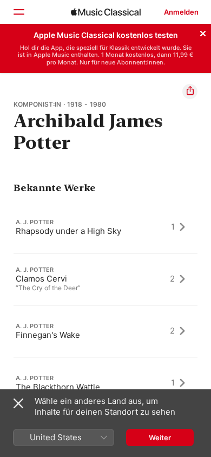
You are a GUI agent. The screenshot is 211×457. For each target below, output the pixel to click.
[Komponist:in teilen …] (189, 91)
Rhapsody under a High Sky (68, 230)
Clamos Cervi (41, 278)
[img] (106, 12)
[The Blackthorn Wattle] (105, 383)
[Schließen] (203, 32)
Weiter (160, 437)
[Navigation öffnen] (18, 12)
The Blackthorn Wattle (58, 386)
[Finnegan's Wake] (105, 331)
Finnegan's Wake (48, 334)
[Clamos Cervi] (105, 279)
